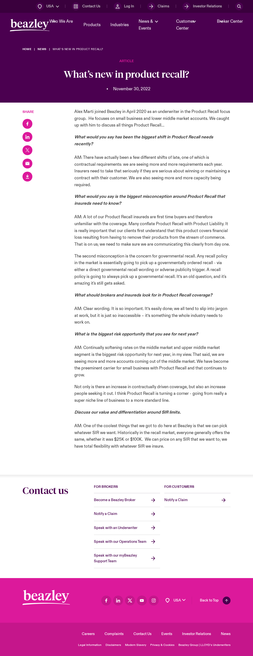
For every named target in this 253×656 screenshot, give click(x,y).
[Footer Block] (46, 597)
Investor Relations (196, 634)
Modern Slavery (135, 645)
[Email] (27, 163)
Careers (88, 634)
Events (166, 634)
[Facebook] (27, 124)
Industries (119, 25)
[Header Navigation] (29, 25)
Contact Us (142, 634)
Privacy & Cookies (162, 645)
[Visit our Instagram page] (154, 600)
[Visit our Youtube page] (142, 600)
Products (92, 25)
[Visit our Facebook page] (106, 600)
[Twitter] (27, 150)
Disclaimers (113, 645)
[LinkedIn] (27, 137)
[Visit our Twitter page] (130, 600)
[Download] (27, 177)
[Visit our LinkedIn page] (118, 600)
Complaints (114, 634)
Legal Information (90, 645)
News (226, 634)
